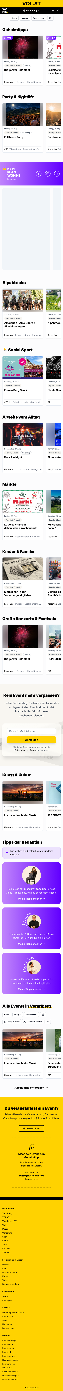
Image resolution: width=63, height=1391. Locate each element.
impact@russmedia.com (31, 1175)
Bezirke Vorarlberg (10, 1284)
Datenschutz (8, 1328)
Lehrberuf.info (8, 1364)
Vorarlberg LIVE (9, 1221)
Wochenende (38, 18)
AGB (4, 1320)
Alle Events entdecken (29, 1087)
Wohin (5, 1280)
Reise (5, 1276)
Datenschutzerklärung (25, 750)
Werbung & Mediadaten (13, 1312)
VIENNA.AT (7, 1367)
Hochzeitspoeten (10, 1360)
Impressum (7, 1316)
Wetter (5, 1264)
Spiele (5, 1296)
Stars (4, 1244)
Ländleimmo (8, 1348)
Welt (4, 1225)
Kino (4, 1268)
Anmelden (31, 739)
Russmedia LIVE (10, 1379)
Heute (14, 18)
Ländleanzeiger (9, 1340)
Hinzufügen (33, 1128)
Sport (4, 1237)
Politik (5, 1229)
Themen (6, 1252)
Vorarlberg (7, 1213)
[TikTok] (57, 174)
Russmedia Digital (10, 1375)
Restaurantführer (10, 1272)
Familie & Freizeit (35, 1021)
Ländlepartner (8, 1356)
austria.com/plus (10, 1371)
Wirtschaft (7, 1233)
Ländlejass (7, 1300)
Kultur (5, 1240)
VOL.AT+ (6, 1217)
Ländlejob (6, 1352)
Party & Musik (14, 1021)
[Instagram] (48, 174)
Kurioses (6, 1248)
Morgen (25, 18)
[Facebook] (38, 174)
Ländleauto (7, 1344)
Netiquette (7, 1324)
